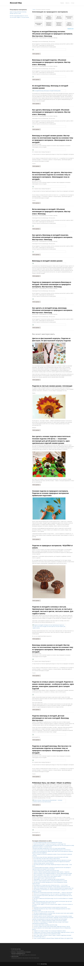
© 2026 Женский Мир (16, 949)
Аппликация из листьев (69, 17)
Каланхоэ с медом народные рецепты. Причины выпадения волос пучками (50, 880)
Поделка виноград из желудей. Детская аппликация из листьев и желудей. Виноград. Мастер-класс (50, 718)
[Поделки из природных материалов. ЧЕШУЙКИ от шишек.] (53, 582)
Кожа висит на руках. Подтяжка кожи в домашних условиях (47, 933)
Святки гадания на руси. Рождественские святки (44, 877)
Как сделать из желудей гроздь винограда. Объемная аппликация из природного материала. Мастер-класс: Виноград (52, 310)
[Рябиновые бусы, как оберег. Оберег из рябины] (53, 801)
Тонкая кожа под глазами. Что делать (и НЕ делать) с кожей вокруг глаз (49, 844)
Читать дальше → (36, 53)
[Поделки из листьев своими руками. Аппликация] (53, 406)
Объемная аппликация (38, 17)
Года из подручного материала (69, 24)
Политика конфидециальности (18, 953)
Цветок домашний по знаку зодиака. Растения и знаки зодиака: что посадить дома (52, 874)
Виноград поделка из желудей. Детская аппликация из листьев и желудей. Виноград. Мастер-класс (50, 813)
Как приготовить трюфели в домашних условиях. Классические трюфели (50, 920)
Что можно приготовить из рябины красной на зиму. (45, 925)
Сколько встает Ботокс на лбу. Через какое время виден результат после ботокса (51, 849)
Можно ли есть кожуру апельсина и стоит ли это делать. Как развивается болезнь (52, 894)
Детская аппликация (59, 17)
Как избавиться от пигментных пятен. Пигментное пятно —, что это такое (51, 885)
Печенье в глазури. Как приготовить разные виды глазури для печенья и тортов (52, 926)
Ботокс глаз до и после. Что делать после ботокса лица (46, 870)
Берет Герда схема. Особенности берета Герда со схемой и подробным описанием (52, 935)
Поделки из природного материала (48, 24)
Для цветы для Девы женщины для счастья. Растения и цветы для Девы (49, 848)
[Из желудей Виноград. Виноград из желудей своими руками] (53, 91)
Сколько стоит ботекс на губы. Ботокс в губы (44, 911)
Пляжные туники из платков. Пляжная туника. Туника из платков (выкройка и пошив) (53, 916)
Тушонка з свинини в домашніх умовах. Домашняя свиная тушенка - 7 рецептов (51, 872)
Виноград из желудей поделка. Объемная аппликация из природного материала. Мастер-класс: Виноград (51, 62)
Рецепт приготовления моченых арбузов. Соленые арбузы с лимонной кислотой (52, 886)
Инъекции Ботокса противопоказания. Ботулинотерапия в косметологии (50, 907)
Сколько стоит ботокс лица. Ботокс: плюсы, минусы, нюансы (47, 876)
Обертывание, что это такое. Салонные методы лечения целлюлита (49, 879)
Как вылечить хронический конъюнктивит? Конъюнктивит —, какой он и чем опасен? (53, 892)
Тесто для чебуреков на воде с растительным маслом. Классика (47, 842)
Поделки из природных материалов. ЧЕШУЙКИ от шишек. (52, 546)
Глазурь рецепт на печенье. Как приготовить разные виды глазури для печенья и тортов (54, 932)
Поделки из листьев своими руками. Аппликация (52, 386)
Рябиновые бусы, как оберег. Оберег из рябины (51, 783)
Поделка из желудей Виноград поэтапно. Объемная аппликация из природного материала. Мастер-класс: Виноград (52, 33)
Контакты (13, 952)
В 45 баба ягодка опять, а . (40, 936)
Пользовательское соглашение (23, 952)
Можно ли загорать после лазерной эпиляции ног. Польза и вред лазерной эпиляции (53, 873)
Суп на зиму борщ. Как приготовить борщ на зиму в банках (46, 858)
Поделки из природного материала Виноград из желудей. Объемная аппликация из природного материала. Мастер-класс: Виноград (51, 284)
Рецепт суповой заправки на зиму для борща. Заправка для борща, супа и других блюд (53, 938)
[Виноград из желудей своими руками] (53, 263)
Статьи (72, 3)
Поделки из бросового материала (58, 24)
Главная (62, 3)
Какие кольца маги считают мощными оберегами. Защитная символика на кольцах (52, 860)
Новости (67, 3)
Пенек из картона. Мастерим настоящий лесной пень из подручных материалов (52, 861)
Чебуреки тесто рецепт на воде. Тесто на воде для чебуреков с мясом (49, 930)
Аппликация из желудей (38, 24)
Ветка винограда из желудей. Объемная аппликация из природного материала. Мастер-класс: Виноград (51, 211)
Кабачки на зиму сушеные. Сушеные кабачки (44, 863)
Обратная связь (15, 956)
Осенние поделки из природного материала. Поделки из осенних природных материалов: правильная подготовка (50, 493)
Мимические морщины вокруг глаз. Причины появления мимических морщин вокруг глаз (53, 888)
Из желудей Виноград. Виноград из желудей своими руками (50, 86)
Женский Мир (16, 3)
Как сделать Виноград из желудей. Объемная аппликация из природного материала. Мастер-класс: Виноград (51, 112)
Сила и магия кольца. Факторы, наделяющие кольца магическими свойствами (50, 857)
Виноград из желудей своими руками (47, 261)
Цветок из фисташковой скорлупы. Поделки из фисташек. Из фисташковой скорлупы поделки (51, 339)
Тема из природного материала (48, 17)
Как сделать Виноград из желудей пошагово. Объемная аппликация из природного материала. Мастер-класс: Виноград (52, 237)
